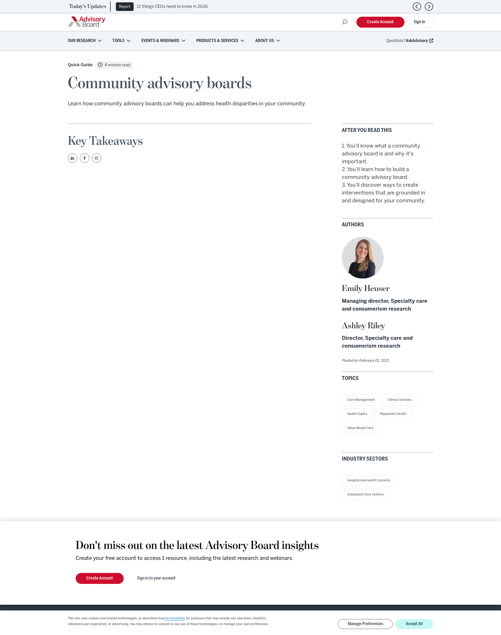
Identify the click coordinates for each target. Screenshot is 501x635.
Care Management (361, 399)
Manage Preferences (365, 624)
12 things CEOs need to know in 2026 (172, 7)
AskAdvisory (417, 41)
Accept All (414, 624)
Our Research (82, 41)
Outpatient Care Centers (365, 494)
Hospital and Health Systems (368, 480)
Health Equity (357, 414)
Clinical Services (399, 399)
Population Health (393, 414)
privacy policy (175, 618)
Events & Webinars (160, 41)
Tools (118, 41)
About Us (264, 41)
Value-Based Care (360, 428)
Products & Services (217, 41)
